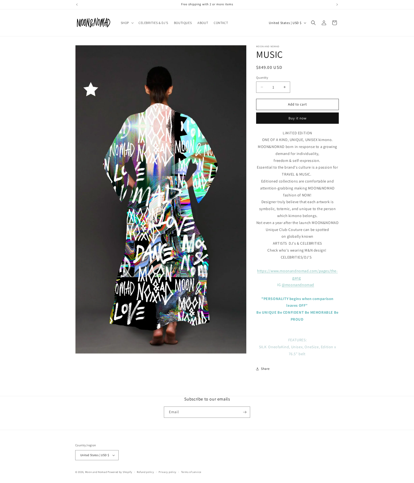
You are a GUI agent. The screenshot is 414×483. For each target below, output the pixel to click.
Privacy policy (167, 472)
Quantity (262, 78)
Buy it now (297, 118)
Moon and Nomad (96, 472)
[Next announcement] (337, 4)
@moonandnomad (298, 284)
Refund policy (145, 472)
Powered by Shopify (120, 472)
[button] (127, 23)
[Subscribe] (244, 412)
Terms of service (191, 472)
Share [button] (265, 368)
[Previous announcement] (77, 4)
